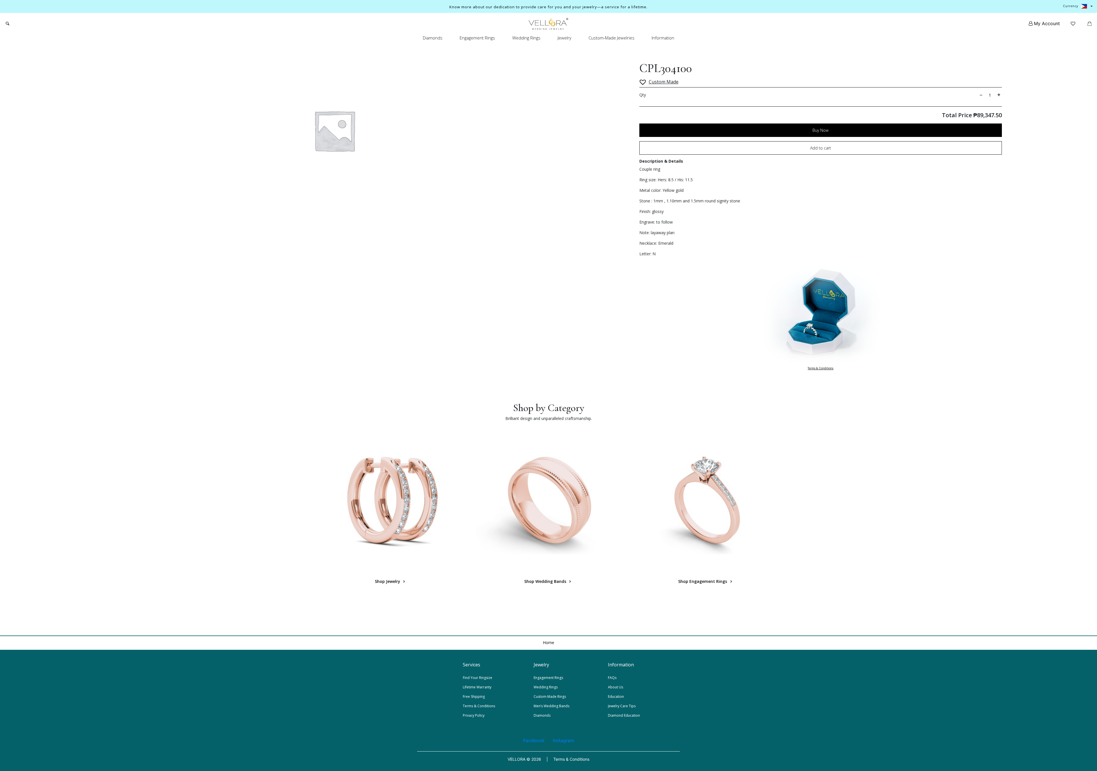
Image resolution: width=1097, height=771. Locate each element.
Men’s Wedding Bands (551, 706)
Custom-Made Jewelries (611, 38)
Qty (642, 94)
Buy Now (820, 130)
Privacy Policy (474, 715)
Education (616, 696)
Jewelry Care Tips (622, 706)
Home (548, 642)
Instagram (563, 740)
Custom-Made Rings (550, 696)
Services (471, 665)
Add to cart (820, 148)
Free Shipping (474, 696)
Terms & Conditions (820, 368)
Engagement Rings (477, 38)
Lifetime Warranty (477, 687)
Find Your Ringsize (477, 677)
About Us (615, 687)
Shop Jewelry (388, 581)
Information (663, 38)
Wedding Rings (526, 38)
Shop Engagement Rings (703, 581)
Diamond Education (624, 715)
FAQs (612, 677)
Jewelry (564, 38)
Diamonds (433, 38)
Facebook (534, 740)
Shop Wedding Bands (545, 581)
